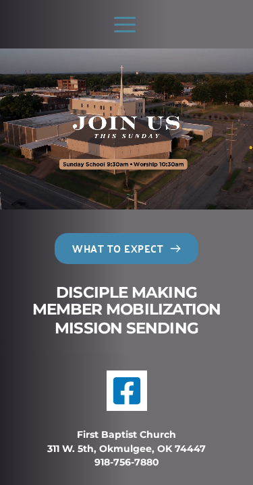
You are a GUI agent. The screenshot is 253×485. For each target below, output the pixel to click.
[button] (125, 24)
